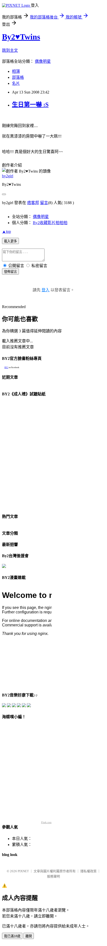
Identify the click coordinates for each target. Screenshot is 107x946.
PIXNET (23, 871)
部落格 (18, 77)
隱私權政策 (88, 871)
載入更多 (10, 241)
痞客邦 (33, 203)
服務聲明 (53, 876)
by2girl (7, 176)
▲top (6, 231)
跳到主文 (10, 50)
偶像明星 (43, 61)
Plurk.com (46, 822)
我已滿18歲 (12, 936)
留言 (44, 203)
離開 (28, 936)
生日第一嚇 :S (30, 104)
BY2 (6, 367)
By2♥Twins (21, 36)
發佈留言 (10, 272)
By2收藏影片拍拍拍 (50, 223)
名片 (16, 83)
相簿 (16, 71)
